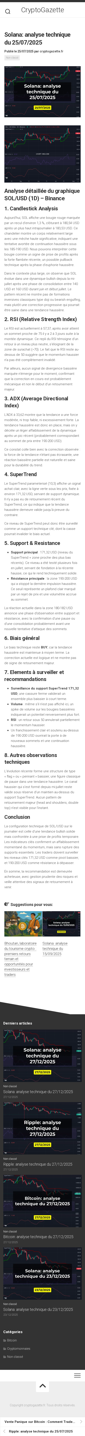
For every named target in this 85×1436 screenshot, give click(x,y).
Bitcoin (12, 1340)
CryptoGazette (42, 10)
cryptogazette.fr (51, 51)
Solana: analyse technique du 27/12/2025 (38, 1091)
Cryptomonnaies (18, 1348)
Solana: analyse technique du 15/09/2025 (55, 948)
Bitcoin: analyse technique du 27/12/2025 (38, 1236)
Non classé (12, 57)
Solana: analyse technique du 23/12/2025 (38, 1309)
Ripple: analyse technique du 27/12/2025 (37, 1164)
